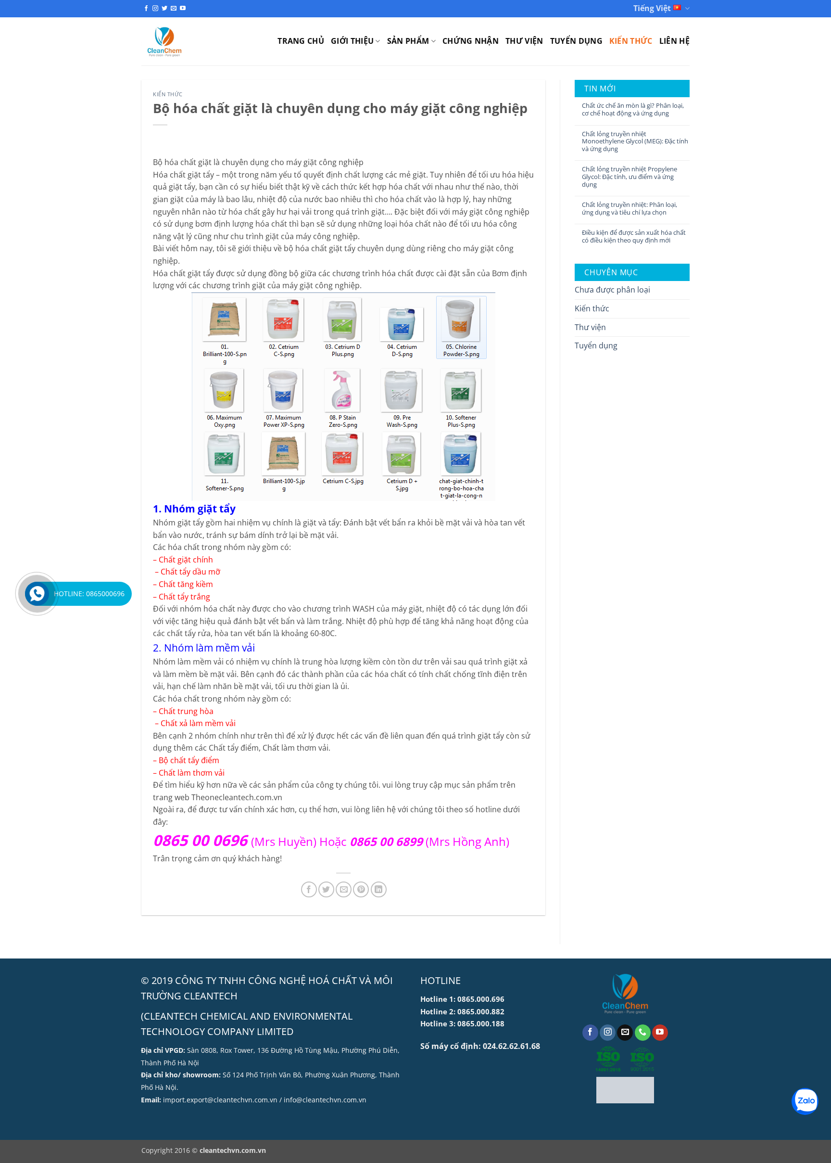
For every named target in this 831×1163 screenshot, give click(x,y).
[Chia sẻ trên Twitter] (326, 889)
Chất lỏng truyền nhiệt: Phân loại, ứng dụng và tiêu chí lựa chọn (629, 208)
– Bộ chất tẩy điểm (186, 760)
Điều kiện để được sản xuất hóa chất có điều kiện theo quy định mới (634, 236)
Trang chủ (300, 41)
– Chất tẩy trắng (181, 596)
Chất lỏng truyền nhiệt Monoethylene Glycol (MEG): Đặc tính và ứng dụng (635, 141)
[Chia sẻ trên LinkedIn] (379, 889)
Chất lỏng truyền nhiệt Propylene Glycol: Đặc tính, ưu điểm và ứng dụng (629, 177)
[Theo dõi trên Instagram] (155, 8)
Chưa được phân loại (612, 289)
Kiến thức (631, 41)
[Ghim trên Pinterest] (361, 889)
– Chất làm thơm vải (189, 772)
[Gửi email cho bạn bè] (344, 889)
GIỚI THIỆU (352, 41)
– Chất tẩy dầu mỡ (186, 571)
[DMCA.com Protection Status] (625, 1090)
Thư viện (524, 41)
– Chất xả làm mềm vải (194, 723)
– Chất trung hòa (184, 711)
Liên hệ (674, 41)
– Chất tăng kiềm (183, 584)
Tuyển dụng (576, 41)
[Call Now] (37, 594)
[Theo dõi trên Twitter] (164, 8)
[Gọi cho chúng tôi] (643, 1032)
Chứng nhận (470, 41)
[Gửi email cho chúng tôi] (173, 8)
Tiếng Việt (652, 8)
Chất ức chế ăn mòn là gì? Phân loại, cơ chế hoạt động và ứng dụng (633, 109)
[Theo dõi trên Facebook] (146, 8)
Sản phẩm (408, 41)
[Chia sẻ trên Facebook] (309, 889)
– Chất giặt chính (183, 559)
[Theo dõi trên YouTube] (183, 8)
